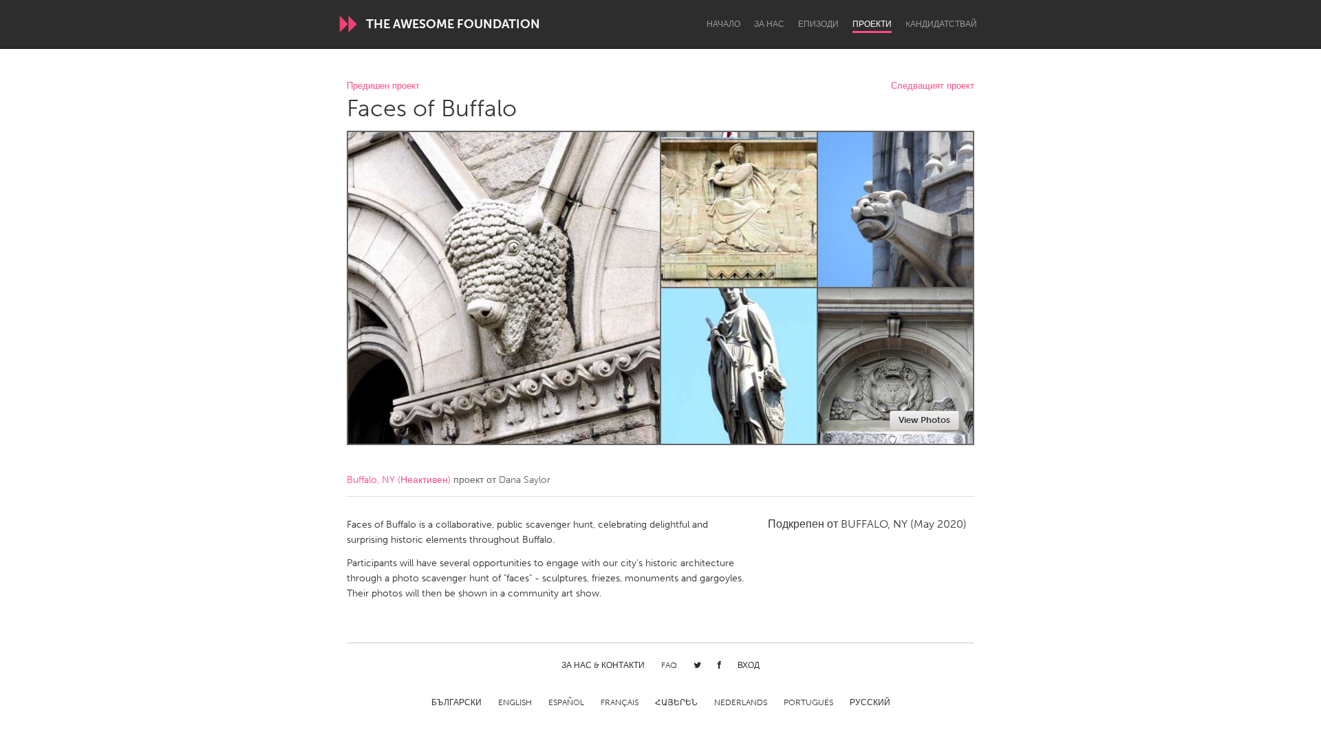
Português (808, 702)
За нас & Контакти (603, 665)
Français (619, 702)
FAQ (669, 665)
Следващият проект (932, 86)
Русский (870, 702)
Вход (749, 665)
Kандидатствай (941, 24)
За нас (769, 24)
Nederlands (740, 702)
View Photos (924, 420)
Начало (723, 24)
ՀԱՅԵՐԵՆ (676, 702)
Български (456, 702)
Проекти (872, 24)
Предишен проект (383, 86)
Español (566, 702)
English (515, 702)
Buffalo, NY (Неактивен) (399, 480)
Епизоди (818, 24)
